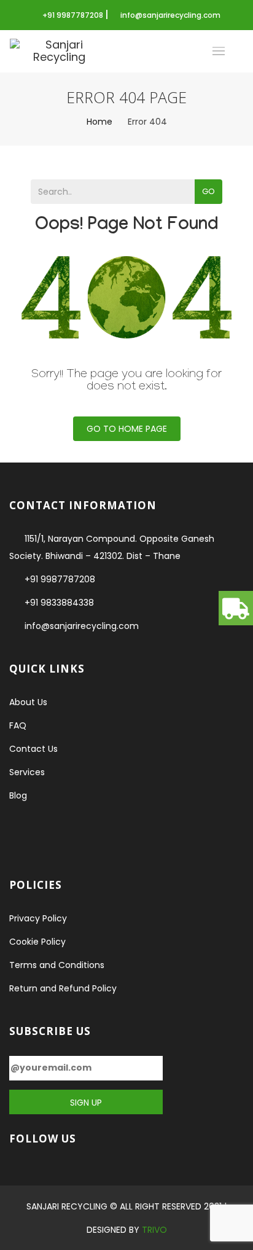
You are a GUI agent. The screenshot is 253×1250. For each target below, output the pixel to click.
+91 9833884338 (59, 602)
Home (99, 121)
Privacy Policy (38, 918)
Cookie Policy (37, 942)
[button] (236, 608)
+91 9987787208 (73, 15)
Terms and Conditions (56, 965)
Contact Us (33, 749)
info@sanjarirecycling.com (170, 15)
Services (27, 772)
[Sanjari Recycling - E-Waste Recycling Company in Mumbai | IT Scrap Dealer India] (59, 51)
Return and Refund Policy (63, 988)
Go (208, 191)
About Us (28, 702)
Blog (18, 795)
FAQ (17, 725)
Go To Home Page (127, 429)
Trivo (154, 1230)
